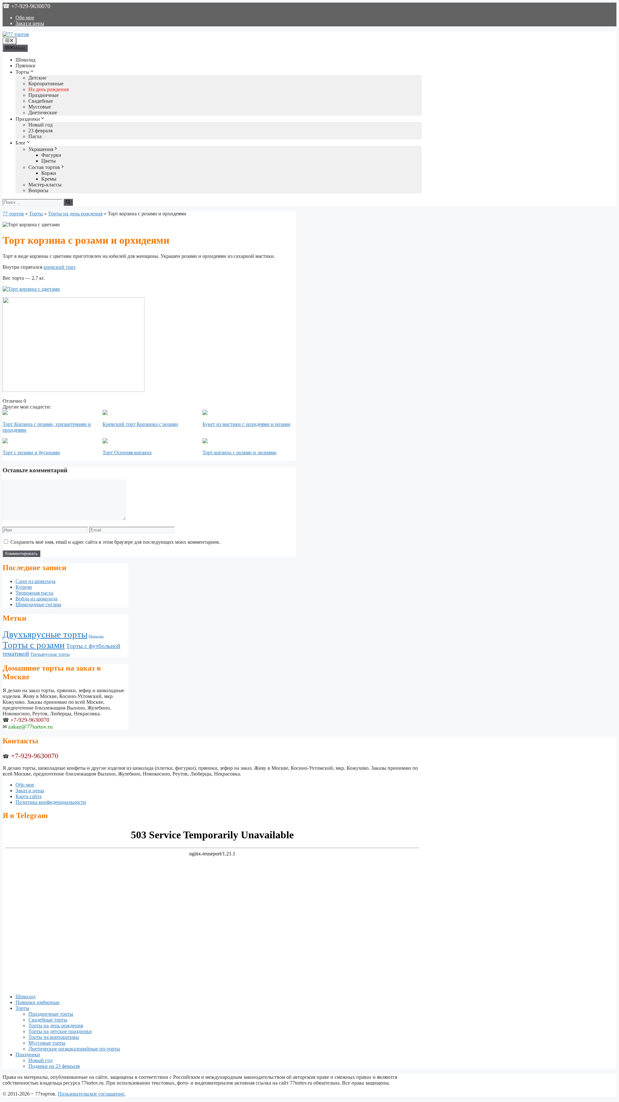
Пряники (25, 65)
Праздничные (43, 95)
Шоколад (25, 59)
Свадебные (40, 101)
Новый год (40, 124)
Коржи (48, 173)
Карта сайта (28, 796)
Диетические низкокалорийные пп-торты (74, 1048)
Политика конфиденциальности (50, 802)
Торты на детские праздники (60, 1031)
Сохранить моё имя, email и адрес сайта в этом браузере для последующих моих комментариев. (115, 542)
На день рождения (48, 89)
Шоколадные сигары (38, 604)
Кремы (48, 179)
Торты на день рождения (75, 213)
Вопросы (38, 190)
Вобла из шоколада (36, 598)
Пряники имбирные (37, 1002)
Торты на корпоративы (53, 1037)
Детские (37, 77)
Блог (20, 143)
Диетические (42, 112)
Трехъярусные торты (50, 654)
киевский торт (59, 267)
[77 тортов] (16, 34)
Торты (22, 72)
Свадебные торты (47, 1019)
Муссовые (39, 106)
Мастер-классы (45, 184)
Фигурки (51, 155)
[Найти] (68, 202)
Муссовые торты (46, 1043)
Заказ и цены (29, 23)
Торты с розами (34, 645)
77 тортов (13, 213)
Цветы (48, 161)
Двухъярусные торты (45, 634)
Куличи (23, 587)
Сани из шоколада (35, 581)
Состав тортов (44, 167)
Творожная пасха (34, 593)
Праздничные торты (50, 1014)
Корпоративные (46, 83)
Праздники (27, 119)
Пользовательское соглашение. (91, 1094)
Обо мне (24, 17)
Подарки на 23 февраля (54, 1066)
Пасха (35, 136)
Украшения (40, 149)
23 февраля (40, 130)
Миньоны (96, 636)
